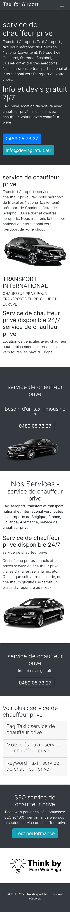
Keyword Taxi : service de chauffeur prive (32, 766)
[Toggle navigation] (62, 5)
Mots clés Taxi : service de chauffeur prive (33, 748)
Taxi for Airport (21, 4)
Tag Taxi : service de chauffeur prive (30, 729)
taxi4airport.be (37, 894)
